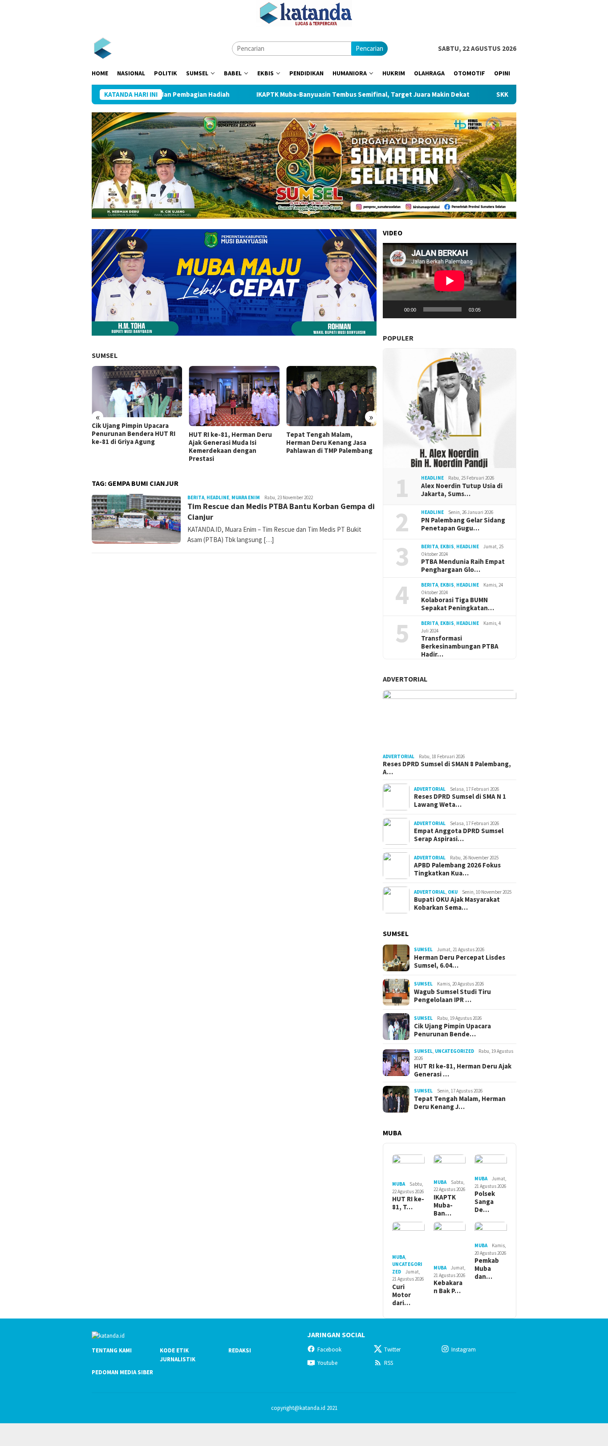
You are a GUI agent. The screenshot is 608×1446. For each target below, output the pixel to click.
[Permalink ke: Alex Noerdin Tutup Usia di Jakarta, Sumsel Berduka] (449, 408)
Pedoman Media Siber (122, 1372)
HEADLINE (218, 497)
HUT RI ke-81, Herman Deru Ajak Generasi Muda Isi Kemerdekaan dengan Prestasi (230, 447)
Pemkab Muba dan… (486, 1269)
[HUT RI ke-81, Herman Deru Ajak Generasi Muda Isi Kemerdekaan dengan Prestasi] (234, 396)
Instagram (463, 1349)
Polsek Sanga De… (484, 1202)
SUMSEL (105, 355)
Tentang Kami (112, 1350)
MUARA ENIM (245, 497)
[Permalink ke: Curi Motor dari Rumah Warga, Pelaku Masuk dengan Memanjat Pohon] (408, 1236)
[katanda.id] (102, 48)
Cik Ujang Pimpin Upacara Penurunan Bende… (452, 1030)
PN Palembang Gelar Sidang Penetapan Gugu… (463, 524)
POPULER (398, 337)
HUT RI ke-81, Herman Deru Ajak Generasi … (462, 1070)
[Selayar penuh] (504, 309)
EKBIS (447, 546)
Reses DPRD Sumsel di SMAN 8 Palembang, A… (447, 768)
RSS (388, 1363)
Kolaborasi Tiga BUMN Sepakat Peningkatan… (457, 604)
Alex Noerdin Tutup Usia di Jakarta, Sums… (462, 490)
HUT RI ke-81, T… (408, 1203)
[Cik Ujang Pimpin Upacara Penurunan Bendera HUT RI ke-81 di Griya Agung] (137, 391)
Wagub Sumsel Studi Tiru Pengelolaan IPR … (452, 996)
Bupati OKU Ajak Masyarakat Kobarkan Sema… (457, 904)
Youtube (327, 1363)
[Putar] (394, 309)
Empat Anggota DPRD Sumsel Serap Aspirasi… (458, 835)
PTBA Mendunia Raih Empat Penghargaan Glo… (463, 566)
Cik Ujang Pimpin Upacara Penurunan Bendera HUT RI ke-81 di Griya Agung (133, 434)
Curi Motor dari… (401, 1295)
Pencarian (369, 48)
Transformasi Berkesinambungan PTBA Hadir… (460, 646)
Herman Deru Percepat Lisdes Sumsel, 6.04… (459, 961)
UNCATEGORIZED (454, 1051)
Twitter (392, 1349)
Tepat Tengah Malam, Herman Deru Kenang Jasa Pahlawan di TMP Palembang (329, 443)
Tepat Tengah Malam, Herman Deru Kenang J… (460, 1103)
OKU (453, 892)
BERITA (195, 497)
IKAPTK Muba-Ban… (445, 1205)
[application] (449, 280)
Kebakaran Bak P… (448, 1287)
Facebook (329, 1349)
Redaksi (239, 1350)
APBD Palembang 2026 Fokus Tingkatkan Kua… (457, 869)
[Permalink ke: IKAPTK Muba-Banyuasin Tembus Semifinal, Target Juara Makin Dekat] (450, 1165)
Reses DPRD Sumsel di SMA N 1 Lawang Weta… (460, 801)
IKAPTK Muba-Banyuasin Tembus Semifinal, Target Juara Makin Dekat (319, 94)
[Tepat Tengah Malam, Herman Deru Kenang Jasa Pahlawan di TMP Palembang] (331, 396)
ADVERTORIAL (405, 678)
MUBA (398, 1184)
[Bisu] (490, 309)
